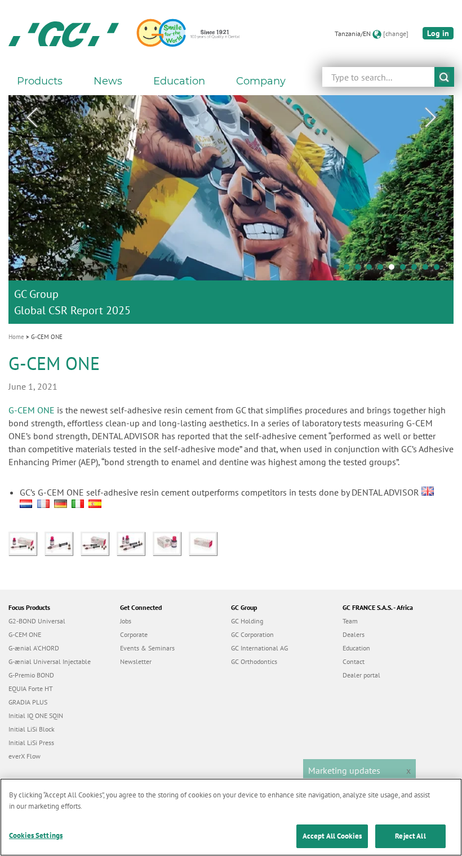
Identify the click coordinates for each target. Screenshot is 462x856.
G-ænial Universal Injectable (49, 661)
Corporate (134, 634)
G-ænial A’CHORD (33, 648)
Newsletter (136, 661)
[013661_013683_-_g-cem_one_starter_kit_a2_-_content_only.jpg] (63, 542)
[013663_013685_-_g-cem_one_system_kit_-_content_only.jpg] (135, 542)
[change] (395, 33)
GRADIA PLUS (27, 702)
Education (356, 648)
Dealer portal (361, 675)
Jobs (125, 621)
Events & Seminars (147, 648)
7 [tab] (417, 269)
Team (350, 621)
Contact (354, 661)
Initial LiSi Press (31, 742)
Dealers (354, 634)
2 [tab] (360, 269)
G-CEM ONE (31, 410)
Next (430, 118)
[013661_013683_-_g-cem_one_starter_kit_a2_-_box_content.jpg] (26, 542)
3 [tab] (371, 269)
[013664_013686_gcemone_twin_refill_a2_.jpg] (99, 542)
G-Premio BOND (31, 675)
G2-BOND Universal (36, 621)
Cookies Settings (36, 835)
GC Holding (247, 621)
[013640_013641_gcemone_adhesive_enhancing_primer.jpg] (171, 542)
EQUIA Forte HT (30, 688)
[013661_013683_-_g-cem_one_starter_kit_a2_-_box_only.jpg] (206, 542)
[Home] (63, 34)
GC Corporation (252, 634)
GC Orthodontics (254, 661)
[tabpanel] (231, 209)
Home (16, 337)
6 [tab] (405, 269)
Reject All (410, 836)
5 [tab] (394, 269)
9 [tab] (439, 269)
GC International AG (259, 648)
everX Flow (24, 756)
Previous (31, 118)
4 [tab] (383, 269)
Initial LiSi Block (31, 729)
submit (444, 77)
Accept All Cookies (332, 836)
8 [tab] (428, 269)
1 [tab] (349, 269)
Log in (438, 33)
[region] (231, 817)
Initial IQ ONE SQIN (35, 715)
